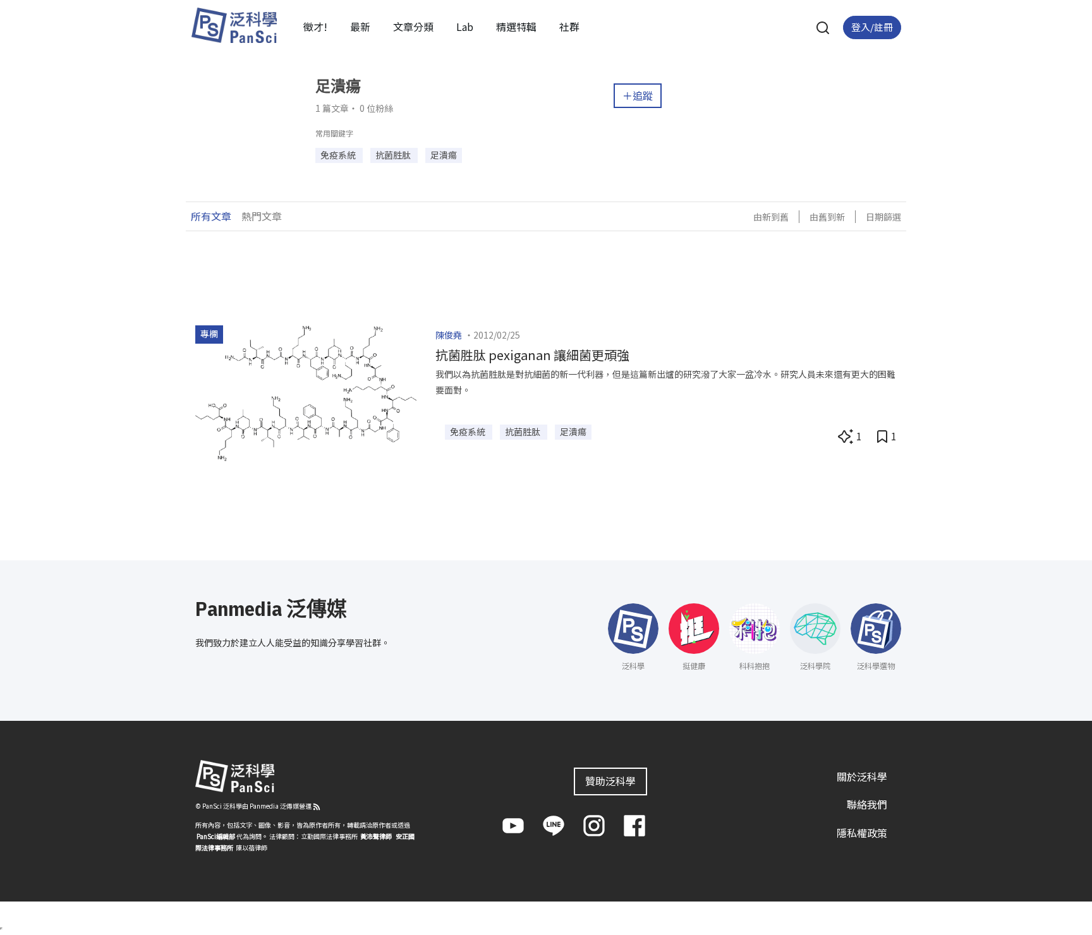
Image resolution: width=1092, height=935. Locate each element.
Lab (464, 26)
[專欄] (305, 391)
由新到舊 (771, 216)
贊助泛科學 (610, 780)
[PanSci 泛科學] (234, 25)
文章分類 (413, 26)
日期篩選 (883, 216)
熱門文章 (261, 216)
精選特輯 (516, 26)
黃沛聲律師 (376, 836)
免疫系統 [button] (339, 154)
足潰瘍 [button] (443, 154)
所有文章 (211, 216)
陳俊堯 (448, 335)
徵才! (315, 26)
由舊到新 (827, 216)
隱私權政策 (862, 832)
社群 (569, 26)
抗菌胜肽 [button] (394, 154)
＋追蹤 (637, 95)
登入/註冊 (872, 26)
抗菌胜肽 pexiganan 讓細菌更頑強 (532, 355)
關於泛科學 (862, 776)
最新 (360, 26)
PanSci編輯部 (216, 836)
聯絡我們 (867, 804)
